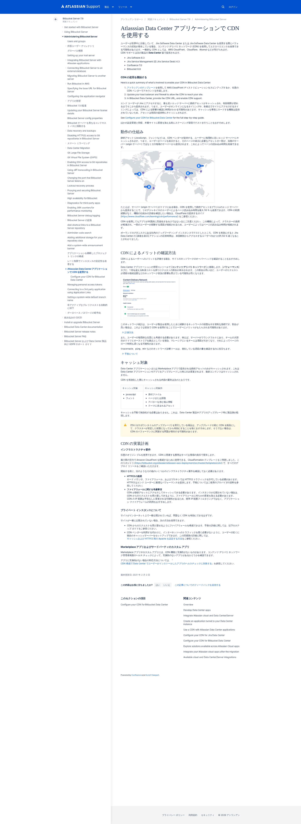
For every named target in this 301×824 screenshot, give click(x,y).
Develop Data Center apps (196, 610)
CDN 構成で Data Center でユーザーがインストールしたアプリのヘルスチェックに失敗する (166, 563)
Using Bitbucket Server (76, 31)
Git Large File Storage (78, 152)
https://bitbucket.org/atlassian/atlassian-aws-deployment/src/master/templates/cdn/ (178, 463)
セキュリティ (207, 815)
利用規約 (193, 815)
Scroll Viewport (152, 675)
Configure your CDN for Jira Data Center (203, 635)
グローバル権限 (75, 50)
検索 (223, 6)
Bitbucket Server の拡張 (79, 220)
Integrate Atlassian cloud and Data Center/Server (208, 615)
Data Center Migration (78, 148)
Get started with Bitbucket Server (81, 27)
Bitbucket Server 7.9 (73, 18)
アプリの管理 (74, 101)
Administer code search (79, 232)
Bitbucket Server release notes (79, 331)
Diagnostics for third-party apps (83, 203)
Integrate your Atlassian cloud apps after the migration (211, 651)
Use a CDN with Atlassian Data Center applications (209, 629)
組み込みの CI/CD (73, 317)
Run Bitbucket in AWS (78, 83)
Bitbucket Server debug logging (83, 215)
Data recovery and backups (81, 130)
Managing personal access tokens (84, 284)
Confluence (137, 675)
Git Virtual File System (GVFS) (82, 157)
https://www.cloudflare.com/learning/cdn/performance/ (149, 216)
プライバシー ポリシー (173, 815)
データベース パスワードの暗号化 (84, 312)
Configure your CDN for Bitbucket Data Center (148, 117)
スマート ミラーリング (78, 143)
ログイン (233, 6)
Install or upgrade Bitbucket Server (82, 322)
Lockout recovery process (80, 185)
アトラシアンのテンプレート (141, 87)
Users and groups (76, 41)
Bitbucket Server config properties (85, 118)
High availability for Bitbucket (82, 198)
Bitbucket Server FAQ (75, 336)
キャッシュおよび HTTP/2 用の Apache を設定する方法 (154, 538)
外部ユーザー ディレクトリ (80, 46)
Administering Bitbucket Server (81, 36)
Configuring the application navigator (86, 96)
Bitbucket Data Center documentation (83, 327)
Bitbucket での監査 (77, 105)
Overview (188, 604)
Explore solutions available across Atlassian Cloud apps (211, 646)
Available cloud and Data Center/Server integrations (209, 657)
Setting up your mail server (81, 55)
